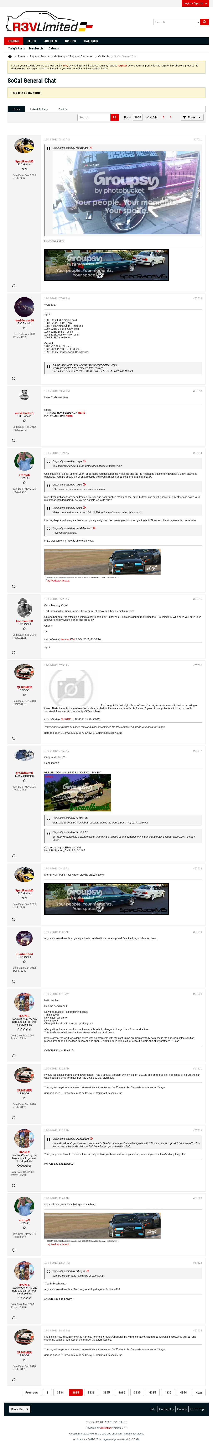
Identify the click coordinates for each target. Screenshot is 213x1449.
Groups (70, 41)
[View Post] (90, 147)
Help (153, 1409)
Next (199, 1392)
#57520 (197, 994)
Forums (13, 41)
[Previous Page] (163, 117)
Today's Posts (16, 48)
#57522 (197, 1130)
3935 (137, 1392)
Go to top (197, 1409)
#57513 (197, 391)
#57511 (197, 139)
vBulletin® (106, 1428)
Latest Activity (39, 109)
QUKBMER (67, 719)
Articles (50, 41)
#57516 (197, 665)
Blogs (31, 41)
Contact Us (166, 1409)
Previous (31, 1392)
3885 (122, 1392)
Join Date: (18, 175)
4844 (183, 1392)
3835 (75, 1392)
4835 (168, 1392)
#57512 (197, 298)
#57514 (197, 453)
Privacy (182, 1409)
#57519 (197, 932)
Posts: (16, 178)
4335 (152, 1392)
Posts (16, 109)
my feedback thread (58, 580)
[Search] (204, 22)
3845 (106, 1392)
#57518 (197, 868)
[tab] (16, 109)
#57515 (197, 599)
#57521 (197, 1068)
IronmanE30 (68, 639)
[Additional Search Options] (198, 22)
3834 (60, 1392)
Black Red (17, 1409)
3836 (91, 1392)
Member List (37, 48)
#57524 (197, 1262)
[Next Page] (170, 117)
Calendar (54, 48)
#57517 (197, 751)
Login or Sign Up (193, 3)
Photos (62, 109)
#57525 (197, 1330)
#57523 (197, 1198)
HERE (81, 412)
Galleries (91, 41)
